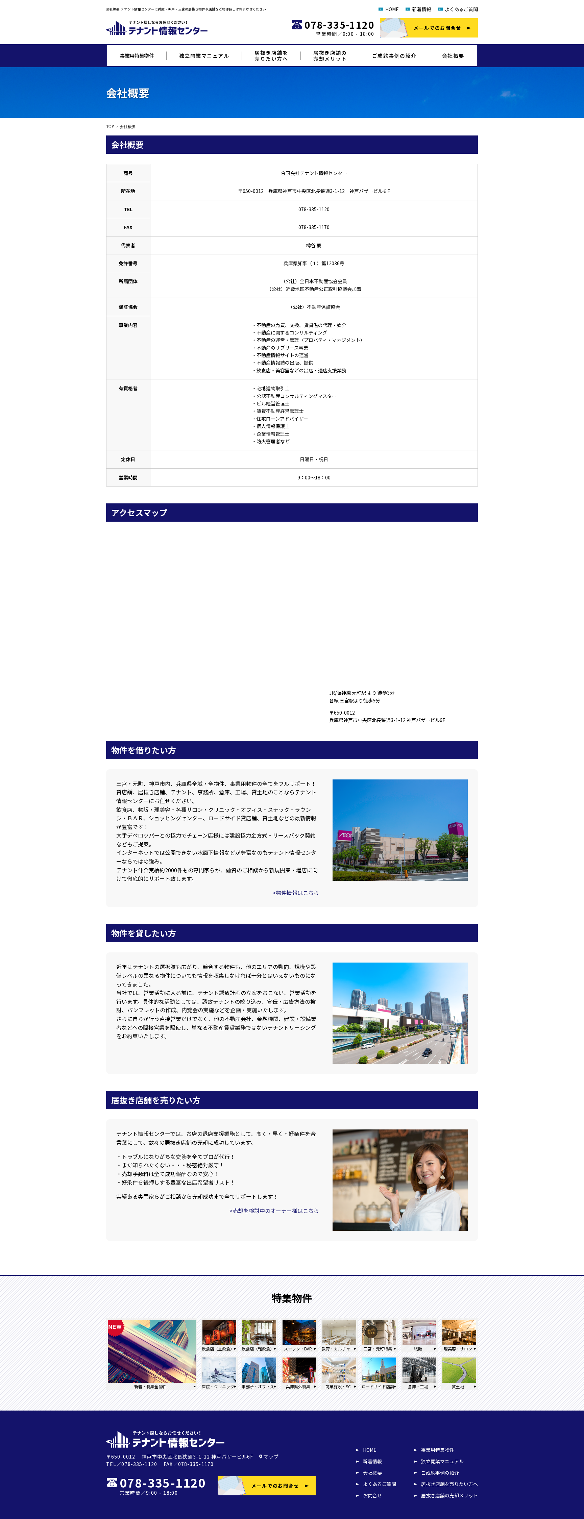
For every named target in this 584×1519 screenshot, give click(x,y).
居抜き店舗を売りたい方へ (449, 1483)
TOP (110, 126)
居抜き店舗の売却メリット (449, 1495)
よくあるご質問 (461, 9)
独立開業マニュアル (204, 55)
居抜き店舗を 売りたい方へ (271, 55)
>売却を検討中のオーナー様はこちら (274, 1210)
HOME (392, 9)
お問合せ (372, 1495)
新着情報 (421, 9)
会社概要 (453, 55)
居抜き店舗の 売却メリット (330, 55)
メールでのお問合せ (437, 27)
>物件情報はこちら (296, 893)
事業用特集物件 (137, 55)
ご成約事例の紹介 (394, 55)
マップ (270, 1456)
